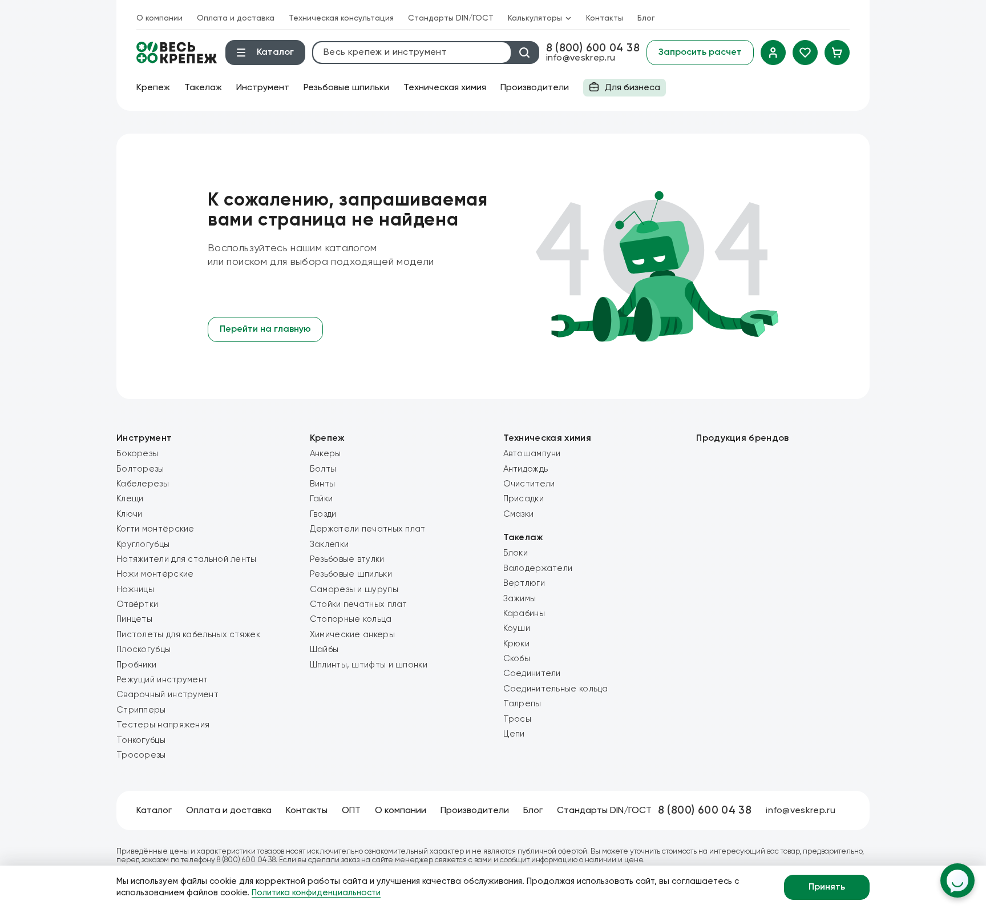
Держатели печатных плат (368, 529)
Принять (827, 887)
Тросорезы (141, 755)
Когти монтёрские (155, 529)
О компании (159, 18)
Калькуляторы (535, 18)
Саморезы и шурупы (354, 589)
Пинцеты (134, 619)
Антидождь (525, 469)
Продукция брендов (742, 438)
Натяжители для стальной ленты (186, 559)
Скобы (517, 658)
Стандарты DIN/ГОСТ (451, 18)
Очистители (529, 484)
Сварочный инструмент (167, 694)
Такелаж (203, 87)
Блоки (515, 553)
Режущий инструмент (162, 679)
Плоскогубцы (143, 649)
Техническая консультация (341, 18)
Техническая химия (444, 87)
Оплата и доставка (235, 18)
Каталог (154, 810)
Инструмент (262, 87)
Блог (646, 18)
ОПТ (351, 810)
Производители (534, 87)
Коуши (517, 628)
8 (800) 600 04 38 (593, 48)
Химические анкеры (352, 634)
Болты (323, 469)
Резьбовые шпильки (346, 87)
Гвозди (323, 514)
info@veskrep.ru (581, 58)
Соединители (532, 673)
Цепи (514, 734)
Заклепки (329, 544)
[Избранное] (805, 52)
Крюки (516, 643)
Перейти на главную (265, 329)
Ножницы (135, 589)
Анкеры (325, 453)
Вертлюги (524, 583)
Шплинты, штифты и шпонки (368, 665)
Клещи (130, 498)
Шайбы (324, 649)
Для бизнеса (621, 89)
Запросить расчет (700, 52)
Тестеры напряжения (162, 725)
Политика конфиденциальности (316, 892)
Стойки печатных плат (358, 604)
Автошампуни (532, 453)
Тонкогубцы (140, 740)
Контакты (604, 18)
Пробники (136, 665)
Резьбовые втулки (347, 559)
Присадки (523, 498)
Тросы (517, 719)
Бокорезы (137, 453)
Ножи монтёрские (155, 574)
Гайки (321, 498)
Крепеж (153, 87)
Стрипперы (141, 710)
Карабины (524, 613)
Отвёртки (137, 604)
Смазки (518, 514)
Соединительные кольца (555, 689)
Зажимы (519, 598)
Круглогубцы (142, 544)
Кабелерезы (142, 484)
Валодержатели (538, 568)
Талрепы (522, 703)
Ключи (129, 514)
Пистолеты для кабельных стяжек (188, 634)
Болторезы (140, 469)
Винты (323, 484)
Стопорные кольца (351, 619)
